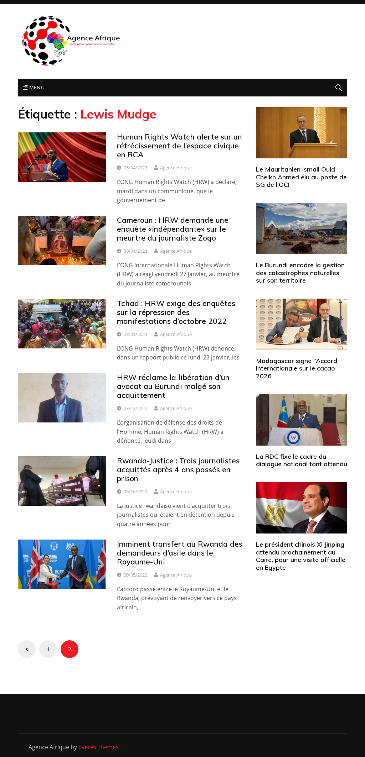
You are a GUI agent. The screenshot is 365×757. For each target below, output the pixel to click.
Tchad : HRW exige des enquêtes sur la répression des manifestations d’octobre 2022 (176, 312)
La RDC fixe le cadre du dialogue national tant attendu (301, 460)
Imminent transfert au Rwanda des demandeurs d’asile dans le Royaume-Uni (179, 552)
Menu (36, 87)
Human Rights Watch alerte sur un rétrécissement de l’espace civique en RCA (179, 145)
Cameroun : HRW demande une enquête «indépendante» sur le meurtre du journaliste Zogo (172, 228)
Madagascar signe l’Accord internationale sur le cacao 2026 (296, 368)
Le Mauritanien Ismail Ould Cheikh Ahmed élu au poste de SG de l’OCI (301, 177)
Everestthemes (98, 747)
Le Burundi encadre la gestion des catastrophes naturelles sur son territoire (300, 272)
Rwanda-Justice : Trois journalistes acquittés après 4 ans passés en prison (178, 469)
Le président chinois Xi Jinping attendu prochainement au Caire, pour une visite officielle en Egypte (300, 556)
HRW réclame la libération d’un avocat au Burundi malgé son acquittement (173, 386)
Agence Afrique (176, 167)
